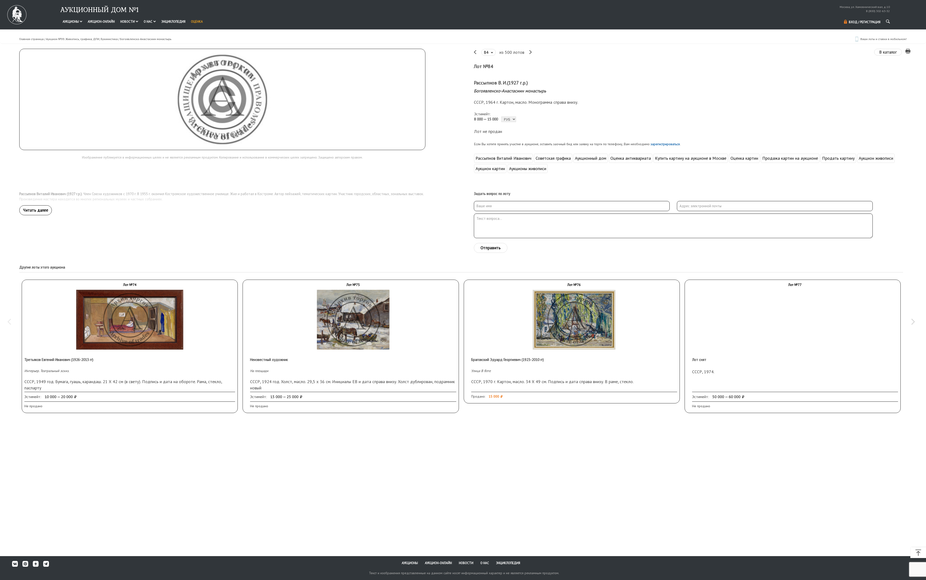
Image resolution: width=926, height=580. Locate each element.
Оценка (197, 22)
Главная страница (31, 39)
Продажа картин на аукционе (790, 158)
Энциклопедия (173, 22)
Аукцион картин (490, 168)
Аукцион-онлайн (101, 22)
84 (487, 52)
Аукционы (71, 22)
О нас (148, 22)
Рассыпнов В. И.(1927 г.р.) (501, 83)
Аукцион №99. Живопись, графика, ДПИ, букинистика (82, 39)
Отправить (491, 247)
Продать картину (838, 158)
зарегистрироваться (665, 144)
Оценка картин (744, 158)
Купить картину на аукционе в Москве (690, 158)
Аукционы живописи (527, 168)
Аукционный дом (590, 158)
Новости (128, 22)
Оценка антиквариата (630, 158)
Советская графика (553, 158)
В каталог (888, 52)
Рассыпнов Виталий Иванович (503, 158)
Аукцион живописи (876, 158)
